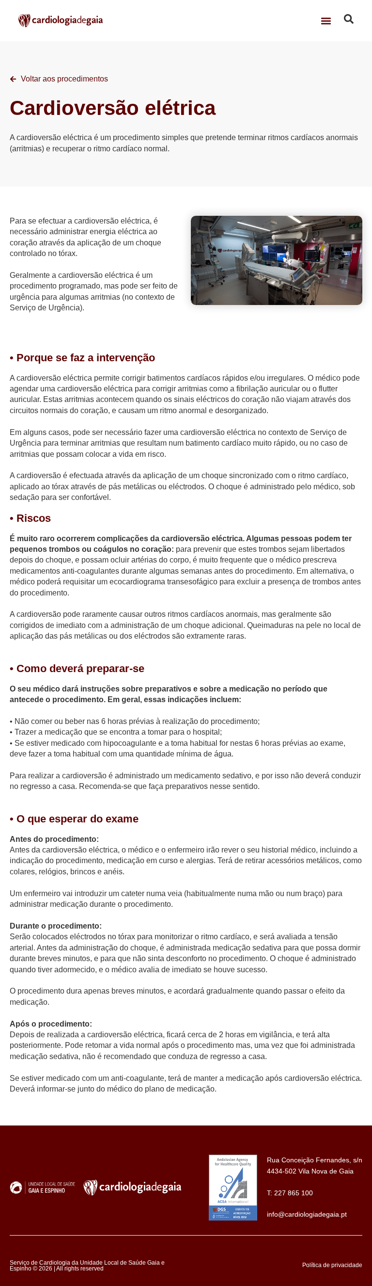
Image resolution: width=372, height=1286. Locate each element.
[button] (326, 21)
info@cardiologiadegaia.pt (307, 1214)
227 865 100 (293, 1193)
